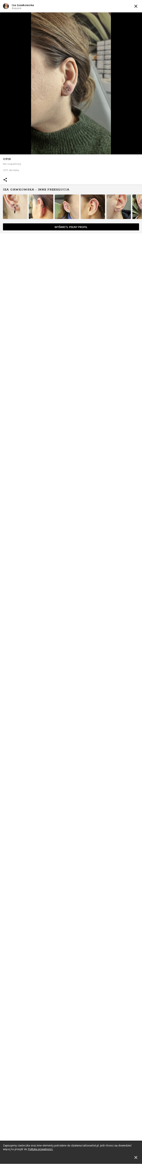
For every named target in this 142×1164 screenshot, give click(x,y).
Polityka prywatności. (40, 1149)
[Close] (136, 1157)
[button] (71, 6)
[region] (71, 194)
